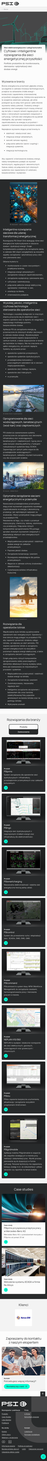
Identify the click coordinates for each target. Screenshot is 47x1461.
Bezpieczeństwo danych (10, 1449)
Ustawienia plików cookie (10, 1452)
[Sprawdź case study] (6, 1242)
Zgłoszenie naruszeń (36, 1449)
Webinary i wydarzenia (10, 1437)
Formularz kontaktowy (32, 1434)
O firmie (27, 1414)
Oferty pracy (6, 1434)
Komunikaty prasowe (31, 1417)
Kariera (4, 1431)
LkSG (24, 1449)
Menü (43, 1456)
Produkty (5, 1414)
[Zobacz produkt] (6, 788)
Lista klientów (6, 1420)
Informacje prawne (8, 1446)
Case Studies (6, 1417)
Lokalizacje (28, 1431)
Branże (6, 9)
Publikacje (5, 1423)
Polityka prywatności (25, 1446)
